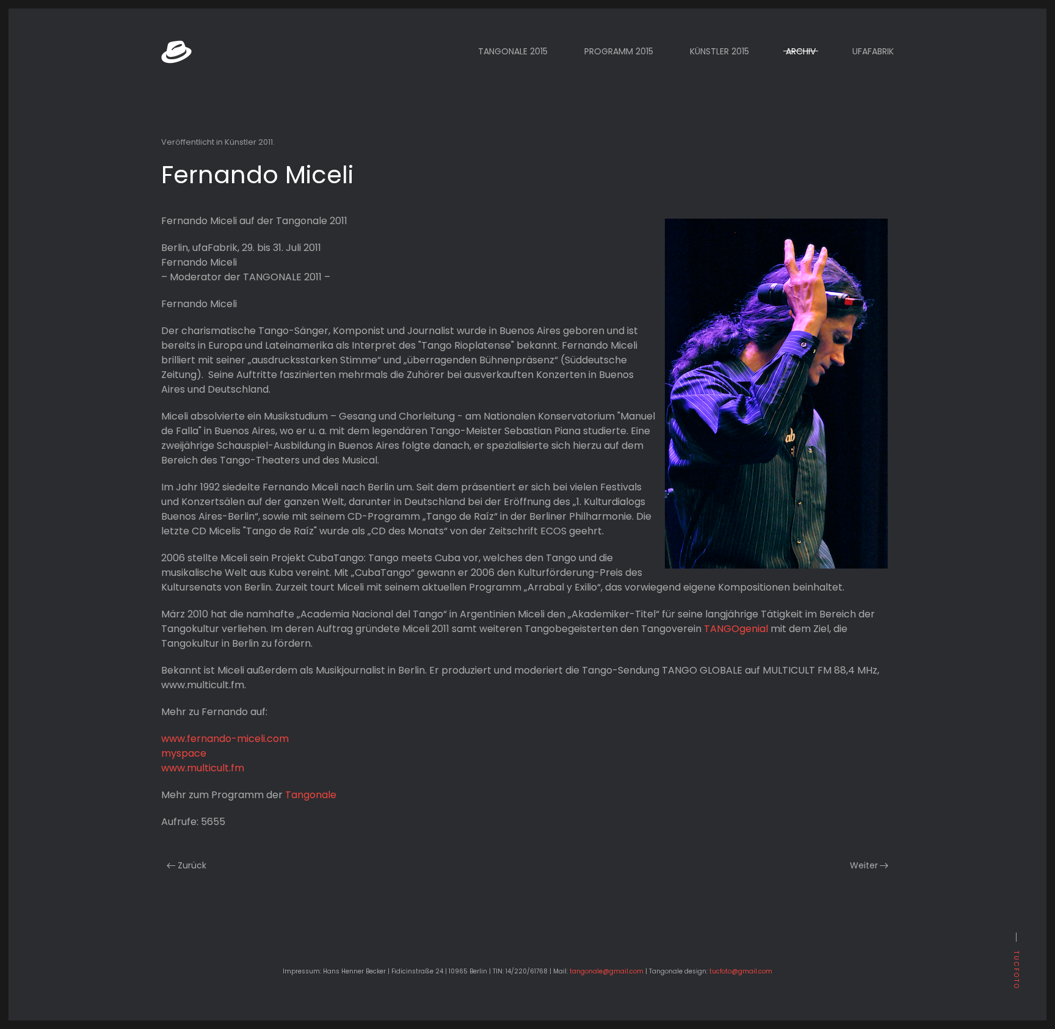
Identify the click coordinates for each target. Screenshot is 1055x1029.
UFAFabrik (873, 51)
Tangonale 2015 (513, 51)
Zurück (192, 865)
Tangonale (310, 795)
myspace (183, 753)
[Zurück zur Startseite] (176, 51)
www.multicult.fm (202, 768)
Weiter (864, 865)
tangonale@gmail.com (607, 971)
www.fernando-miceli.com (225, 739)
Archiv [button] (801, 51)
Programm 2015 (618, 51)
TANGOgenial (736, 629)
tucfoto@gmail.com (740, 971)
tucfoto (1016, 970)
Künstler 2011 (249, 142)
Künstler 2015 (719, 51)
